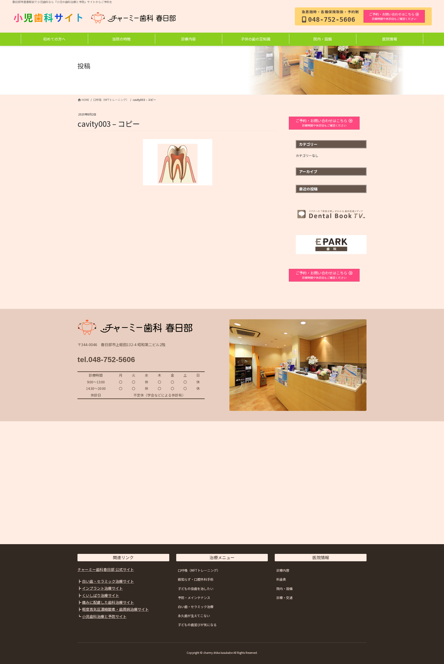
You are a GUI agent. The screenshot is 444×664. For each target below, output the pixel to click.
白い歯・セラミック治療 (195, 606)
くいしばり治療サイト (100, 595)
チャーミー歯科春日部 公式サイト (105, 569)
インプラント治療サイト (102, 588)
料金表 (281, 579)
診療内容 (282, 570)
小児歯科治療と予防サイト (104, 616)
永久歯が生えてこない (194, 615)
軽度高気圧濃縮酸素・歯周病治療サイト (115, 609)
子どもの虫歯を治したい (195, 588)
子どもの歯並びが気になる (197, 624)
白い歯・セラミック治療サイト (108, 581)
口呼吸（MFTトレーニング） (199, 570)
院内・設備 (284, 588)
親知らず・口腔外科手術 (195, 579)
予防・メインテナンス (194, 597)
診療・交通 (284, 597)
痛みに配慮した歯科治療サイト (108, 602)
